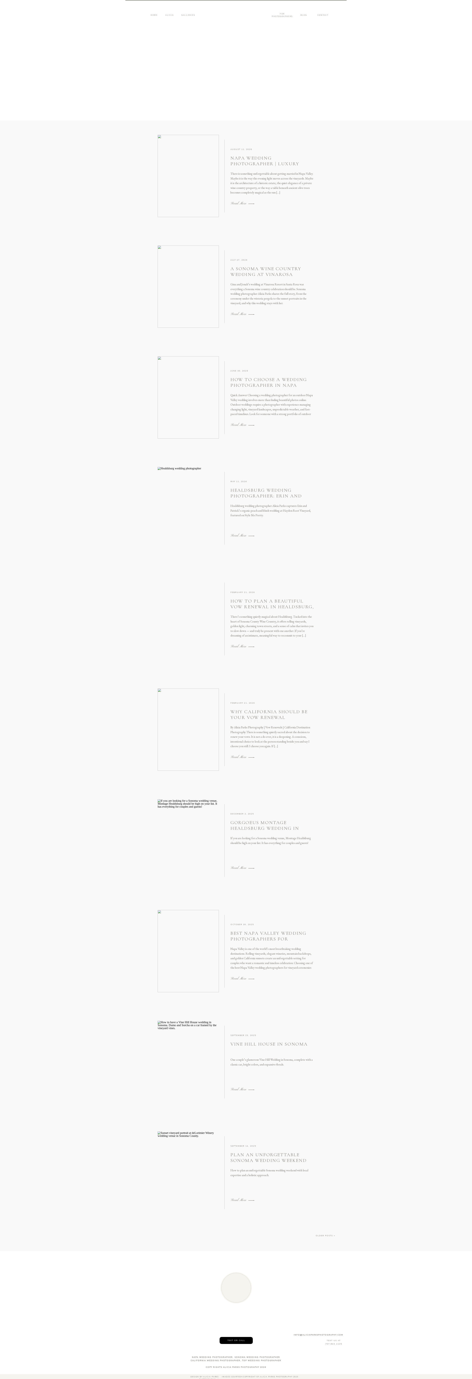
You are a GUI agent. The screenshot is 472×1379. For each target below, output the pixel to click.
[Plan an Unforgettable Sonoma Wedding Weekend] (188, 1172)
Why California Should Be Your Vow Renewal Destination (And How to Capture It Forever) (269, 720)
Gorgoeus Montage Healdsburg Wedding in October (264, 828)
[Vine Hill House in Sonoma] (188, 1062)
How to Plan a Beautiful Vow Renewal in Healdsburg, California (272, 606)
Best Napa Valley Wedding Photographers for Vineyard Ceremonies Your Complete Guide (269, 941)
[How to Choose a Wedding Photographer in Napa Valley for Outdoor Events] (188, 397)
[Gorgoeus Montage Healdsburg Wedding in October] (188, 840)
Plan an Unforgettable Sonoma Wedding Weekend (269, 1157)
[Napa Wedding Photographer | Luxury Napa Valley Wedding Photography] (188, 176)
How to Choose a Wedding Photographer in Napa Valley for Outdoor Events (270, 385)
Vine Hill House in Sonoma (269, 1044)
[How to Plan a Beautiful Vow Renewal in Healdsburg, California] (188, 619)
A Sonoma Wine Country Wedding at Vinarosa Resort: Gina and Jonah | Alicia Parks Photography (269, 277)
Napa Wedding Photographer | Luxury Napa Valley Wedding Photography (264, 166)
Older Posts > (325, 1235)
